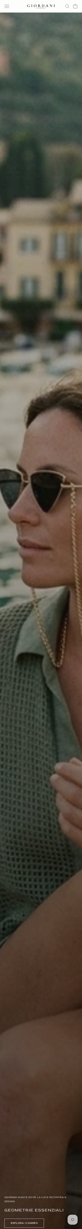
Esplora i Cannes (24, 1223)
